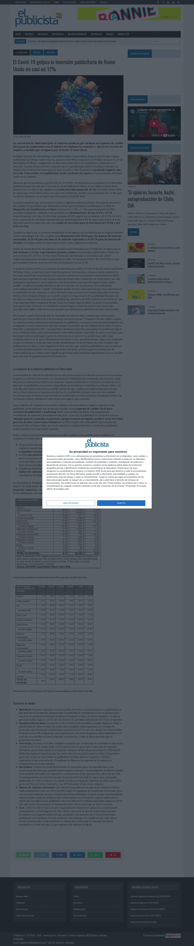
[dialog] (97, 473)
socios (73, 456)
